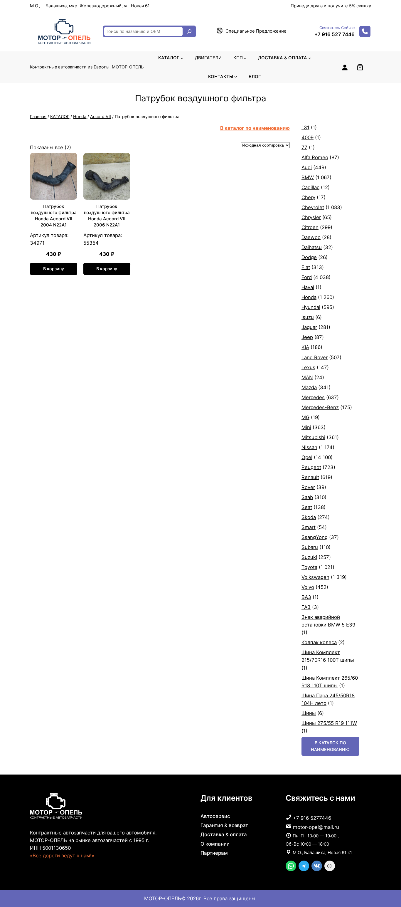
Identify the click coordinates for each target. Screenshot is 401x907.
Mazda (309, 387)
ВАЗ (306, 597)
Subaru (309, 547)
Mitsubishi (313, 437)
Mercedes (313, 397)
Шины (308, 713)
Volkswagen (315, 577)
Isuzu (307, 317)
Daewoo (311, 237)
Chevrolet (312, 207)
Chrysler (311, 217)
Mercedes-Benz (320, 407)
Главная (38, 116)
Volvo (307, 587)
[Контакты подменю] (235, 76)
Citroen (310, 227)
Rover (308, 487)
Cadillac (310, 187)
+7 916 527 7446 (334, 34)
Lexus (308, 367)
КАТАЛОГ (59, 116)
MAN (307, 377)
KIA (305, 347)
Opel (306, 457)
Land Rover (314, 357)
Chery (308, 197)
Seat (306, 507)
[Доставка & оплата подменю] (309, 57)
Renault (310, 477)
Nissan (309, 447)
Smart (308, 527)
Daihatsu (311, 247)
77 (304, 147)
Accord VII (100, 116)
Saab (307, 497)
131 (305, 127)
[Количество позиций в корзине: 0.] (360, 67)
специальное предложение (256, 31)
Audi (306, 167)
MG (305, 417)
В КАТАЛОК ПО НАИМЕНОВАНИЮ (330, 746)
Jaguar (309, 327)
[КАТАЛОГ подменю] (182, 57)
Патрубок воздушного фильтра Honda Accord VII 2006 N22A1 (107, 216)
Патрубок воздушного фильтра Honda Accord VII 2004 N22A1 (54, 216)
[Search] (189, 31)
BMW (307, 177)
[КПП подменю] (245, 57)
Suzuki (309, 557)
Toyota (309, 567)
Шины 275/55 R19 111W (329, 723)
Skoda (308, 517)
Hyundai (310, 307)
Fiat (305, 267)
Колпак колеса (319, 642)
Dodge (309, 257)
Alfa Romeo (314, 157)
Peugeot (311, 467)
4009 (307, 137)
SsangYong (314, 537)
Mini (306, 427)
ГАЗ (306, 607)
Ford (306, 277)
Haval (307, 287)
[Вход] (344, 67)
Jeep (307, 337)
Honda (79, 116)
